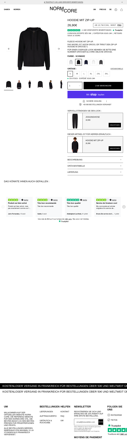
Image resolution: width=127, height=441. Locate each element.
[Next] (122, 2)
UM (62, 420)
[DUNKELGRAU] (101, 62)
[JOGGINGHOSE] (75, 121)
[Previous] (5, 2)
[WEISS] (93, 62)
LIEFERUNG (72, 172)
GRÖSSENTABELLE (76, 166)
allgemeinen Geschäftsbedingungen (83, 429)
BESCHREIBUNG (74, 160)
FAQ (62, 416)
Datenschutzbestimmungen (82, 431)
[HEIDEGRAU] (71, 62)
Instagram (116, 415)
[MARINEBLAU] (86, 62)
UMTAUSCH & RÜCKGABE (46, 421)
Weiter (58, 48)
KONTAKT (65, 412)
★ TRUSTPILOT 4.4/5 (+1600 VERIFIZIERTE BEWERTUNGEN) (63, 2)
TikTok (113, 420)
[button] (7, 9)
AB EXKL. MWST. (108, 25)
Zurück (8, 48)
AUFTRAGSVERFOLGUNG (51, 416)
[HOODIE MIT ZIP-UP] (75, 144)
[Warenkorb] (121, 10)
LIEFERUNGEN (46, 412)
